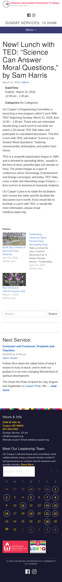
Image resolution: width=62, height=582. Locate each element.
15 (55, 505)
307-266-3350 (10, 429)
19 (31, 513)
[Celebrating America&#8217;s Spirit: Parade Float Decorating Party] (42, 251)
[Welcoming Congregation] (38, 546)
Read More (27, 464)
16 (6, 513)
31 (47, 489)
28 (47, 521)
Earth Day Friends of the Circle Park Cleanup (14, 251)
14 (47, 505)
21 (47, 513)
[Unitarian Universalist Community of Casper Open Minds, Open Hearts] (31, 6)
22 (55, 513)
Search (52, 313)
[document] (31, 219)
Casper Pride (33, 386)
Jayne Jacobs (10, 358)
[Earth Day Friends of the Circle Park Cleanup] (14, 239)
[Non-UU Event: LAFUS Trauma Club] (14, 279)
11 (22, 505)
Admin (25, 82)
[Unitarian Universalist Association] (16, 546)
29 (31, 489)
